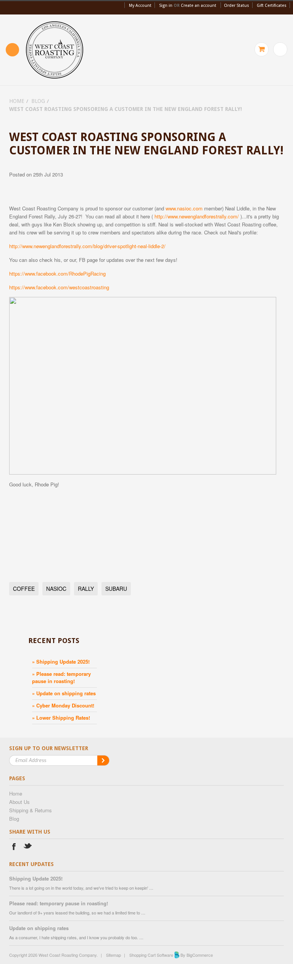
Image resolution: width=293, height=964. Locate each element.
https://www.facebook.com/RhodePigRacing (57, 273)
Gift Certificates (272, 5)
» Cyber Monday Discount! (63, 705)
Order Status (236, 5)
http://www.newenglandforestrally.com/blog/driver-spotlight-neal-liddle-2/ (87, 246)
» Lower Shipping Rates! (61, 717)
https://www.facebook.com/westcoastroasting (59, 287)
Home (16, 101)
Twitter (28, 847)
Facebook (14, 847)
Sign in (165, 5)
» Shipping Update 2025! (61, 661)
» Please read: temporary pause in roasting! (61, 677)
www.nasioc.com (184, 208)
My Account (140, 5)
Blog (38, 101)
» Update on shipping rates (64, 693)
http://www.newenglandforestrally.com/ (197, 216)
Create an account (198, 5)
